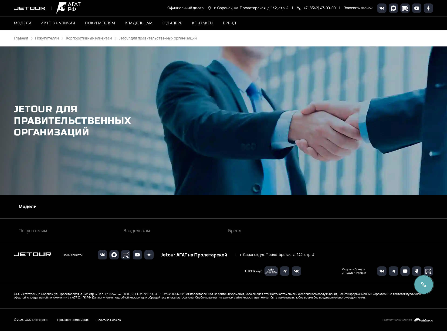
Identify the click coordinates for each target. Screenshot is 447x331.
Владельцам (136, 231)
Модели (28, 206)
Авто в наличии (58, 23)
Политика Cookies (108, 320)
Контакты (202, 23)
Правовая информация (73, 319)
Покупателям (33, 231)
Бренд (234, 231)
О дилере (172, 23)
